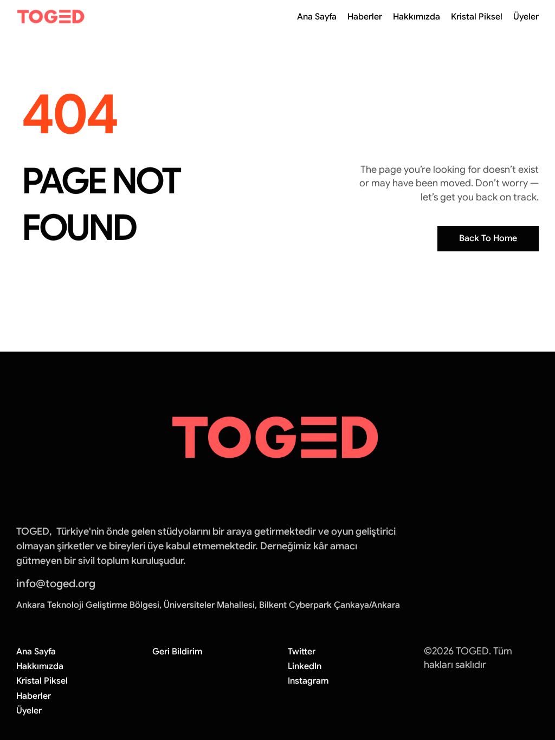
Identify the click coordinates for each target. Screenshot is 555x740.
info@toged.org (55, 583)
